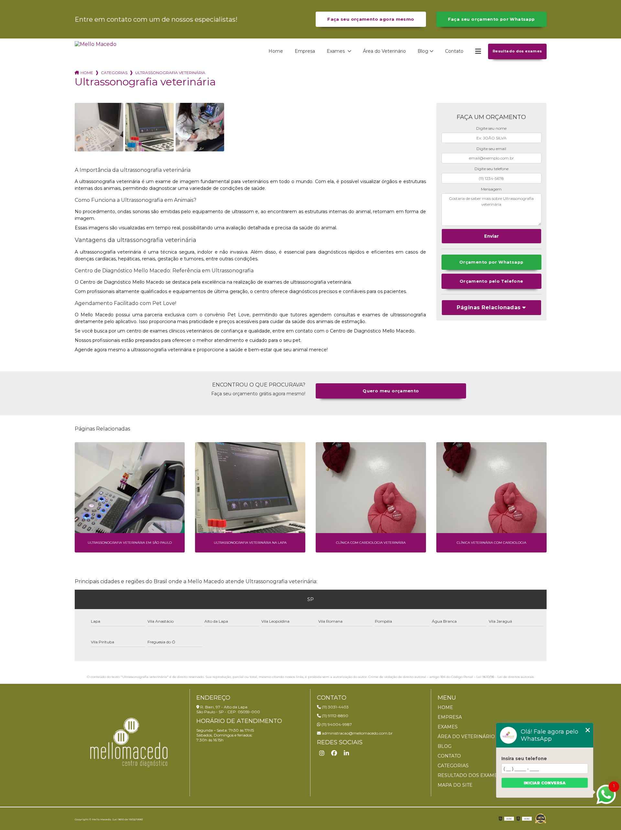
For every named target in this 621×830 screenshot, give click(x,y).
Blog (423, 51)
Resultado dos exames (517, 51)
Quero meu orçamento (391, 390)
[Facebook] (334, 753)
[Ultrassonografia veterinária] (99, 127)
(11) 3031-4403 (335, 706)
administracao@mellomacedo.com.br (357, 733)
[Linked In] (346, 753)
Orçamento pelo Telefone (491, 281)
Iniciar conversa (545, 783)
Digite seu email (491, 148)
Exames (336, 51)
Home (275, 51)
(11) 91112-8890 (334, 715)
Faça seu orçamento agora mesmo (370, 19)
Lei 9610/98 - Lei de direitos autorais (505, 677)
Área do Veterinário (384, 51)
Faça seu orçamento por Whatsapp (491, 19)
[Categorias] (478, 51)
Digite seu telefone (491, 168)
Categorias (114, 72)
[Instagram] (322, 753)
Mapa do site (455, 785)
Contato (454, 51)
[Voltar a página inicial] (95, 51)
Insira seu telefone (524, 758)
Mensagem (491, 189)
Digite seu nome (491, 128)
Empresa (305, 51)
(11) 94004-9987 (336, 724)
